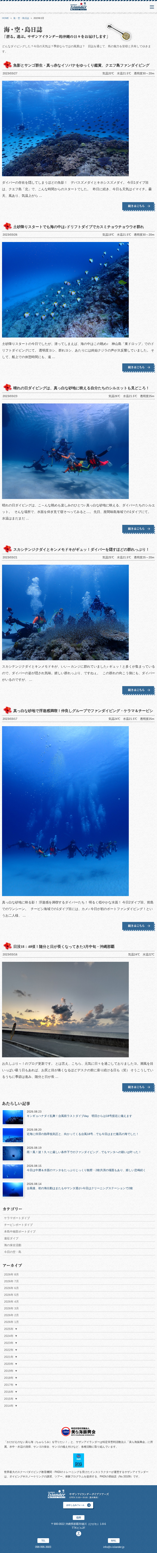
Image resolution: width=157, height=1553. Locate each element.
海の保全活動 (12, 1245)
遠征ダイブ (11, 1238)
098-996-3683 (43, 1546)
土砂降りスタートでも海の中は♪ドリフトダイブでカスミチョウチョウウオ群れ (78, 227)
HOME (5, 18)
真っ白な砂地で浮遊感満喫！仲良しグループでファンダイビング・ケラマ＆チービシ (83, 711)
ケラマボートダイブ (17, 1218)
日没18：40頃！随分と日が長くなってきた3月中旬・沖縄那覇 (63, 947)
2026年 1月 (11, 1322)
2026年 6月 (11, 1288)
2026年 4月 (11, 1301)
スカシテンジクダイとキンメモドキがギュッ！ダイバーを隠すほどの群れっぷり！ (81, 549)
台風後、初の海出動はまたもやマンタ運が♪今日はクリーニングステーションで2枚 (80, 1186)
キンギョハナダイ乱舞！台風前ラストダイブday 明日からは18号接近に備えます (79, 1114)
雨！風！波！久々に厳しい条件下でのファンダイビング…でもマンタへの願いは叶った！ (84, 1150)
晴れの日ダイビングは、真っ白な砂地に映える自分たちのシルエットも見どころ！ (81, 388)
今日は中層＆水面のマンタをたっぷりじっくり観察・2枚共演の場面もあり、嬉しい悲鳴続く (86, 1168)
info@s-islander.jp (113, 1546)
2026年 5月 (11, 1294)
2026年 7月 (11, 1281)
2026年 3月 (11, 1308)
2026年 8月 (11, 1274)
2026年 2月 (11, 1315)
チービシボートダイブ (18, 1224)
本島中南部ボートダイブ (20, 1231)
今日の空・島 (12, 1251)
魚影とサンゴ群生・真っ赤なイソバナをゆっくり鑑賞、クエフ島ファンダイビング (81, 65)
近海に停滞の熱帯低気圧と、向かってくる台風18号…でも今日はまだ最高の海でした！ (83, 1132)
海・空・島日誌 (21, 18)
